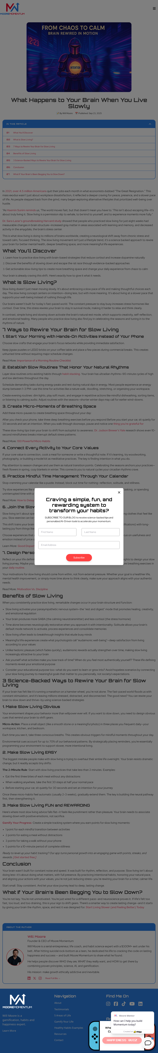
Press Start (122, 1040)
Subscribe (79, 557)
